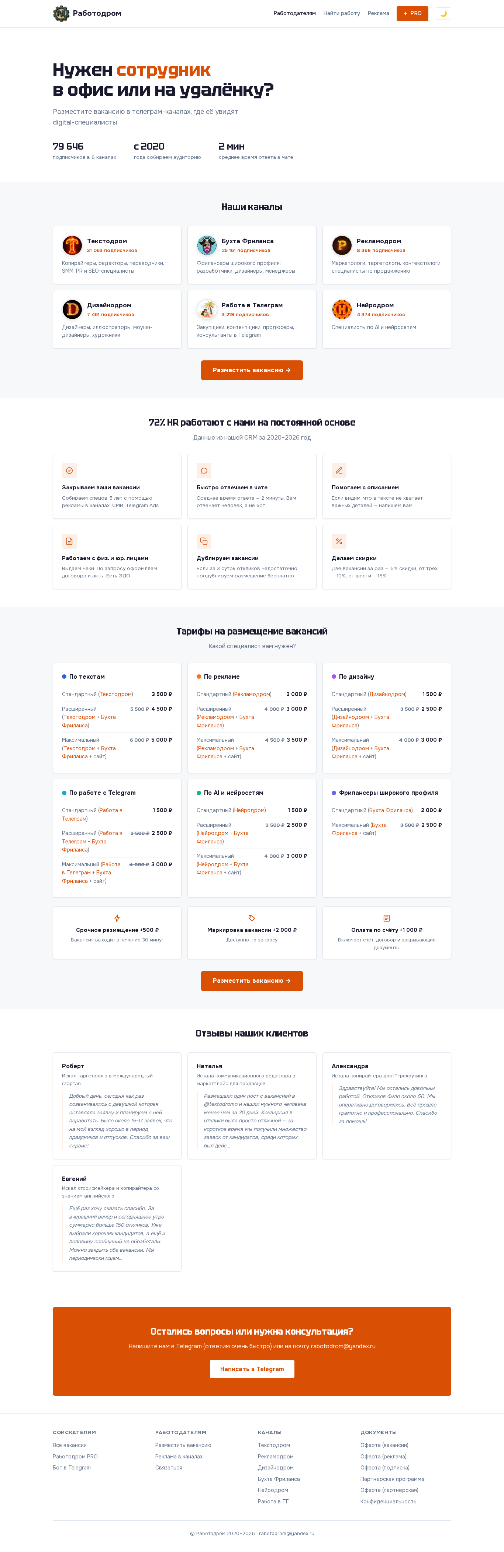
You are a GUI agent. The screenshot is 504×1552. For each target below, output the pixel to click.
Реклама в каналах (179, 1456)
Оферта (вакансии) (384, 1445)
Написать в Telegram (252, 1369)
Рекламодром (252, 694)
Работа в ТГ (273, 1501)
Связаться (168, 1467)
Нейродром (249, 810)
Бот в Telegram (72, 1467)
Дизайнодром (387, 694)
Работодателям (294, 13)
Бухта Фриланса (390, 810)
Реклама (378, 13)
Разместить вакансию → (252, 370)
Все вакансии (70, 1445)
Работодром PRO (75, 1456)
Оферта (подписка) (385, 1467)
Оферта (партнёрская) (389, 1490)
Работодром (97, 13)
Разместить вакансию (183, 1445)
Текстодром (116, 694)
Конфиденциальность (388, 1501)
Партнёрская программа (392, 1479)
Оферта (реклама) (383, 1456)
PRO (416, 13)
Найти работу (341, 13)
